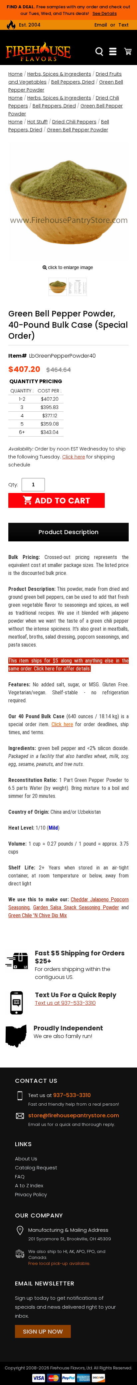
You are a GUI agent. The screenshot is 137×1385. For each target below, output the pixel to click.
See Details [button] (104, 13)
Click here (73, 456)
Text (123, 25)
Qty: (13, 484)
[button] (58, 288)
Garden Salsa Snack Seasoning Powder (76, 907)
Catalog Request (36, 1167)
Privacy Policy (31, 1194)
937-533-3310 (72, 1095)
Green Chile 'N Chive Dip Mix (37, 915)
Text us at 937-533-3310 (65, 1003)
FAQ (20, 1176)
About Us (26, 1158)
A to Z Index (29, 1185)
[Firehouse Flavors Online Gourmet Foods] (38, 51)
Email (100, 25)
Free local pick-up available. (59, 1264)
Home (15, 74)
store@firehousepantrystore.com (73, 1115)
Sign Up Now (43, 1331)
